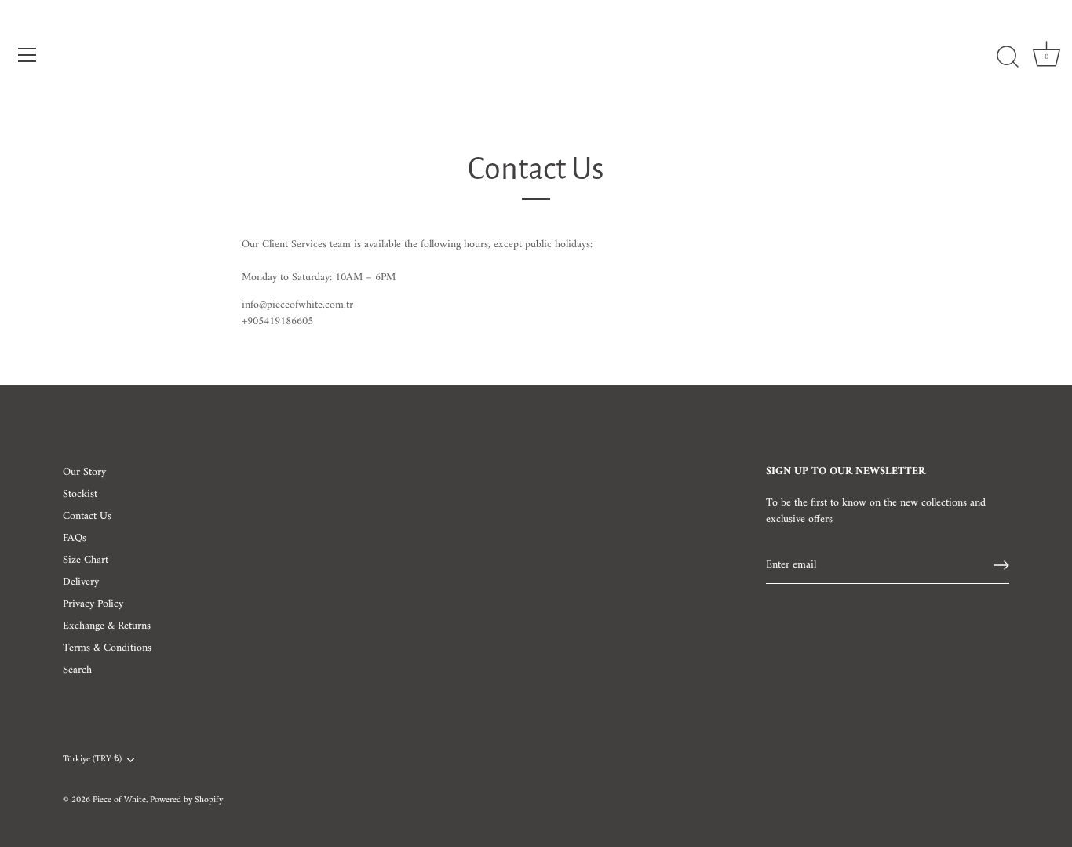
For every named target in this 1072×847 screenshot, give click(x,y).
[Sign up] (1001, 565)
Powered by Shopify (186, 800)
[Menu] (27, 55)
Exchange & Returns (107, 626)
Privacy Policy (93, 604)
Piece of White (119, 800)
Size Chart (85, 560)
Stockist (80, 494)
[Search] (1007, 57)
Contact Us (87, 516)
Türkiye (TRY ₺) (92, 760)
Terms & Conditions (107, 648)
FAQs (74, 538)
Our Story (84, 472)
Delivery (81, 582)
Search (77, 670)
